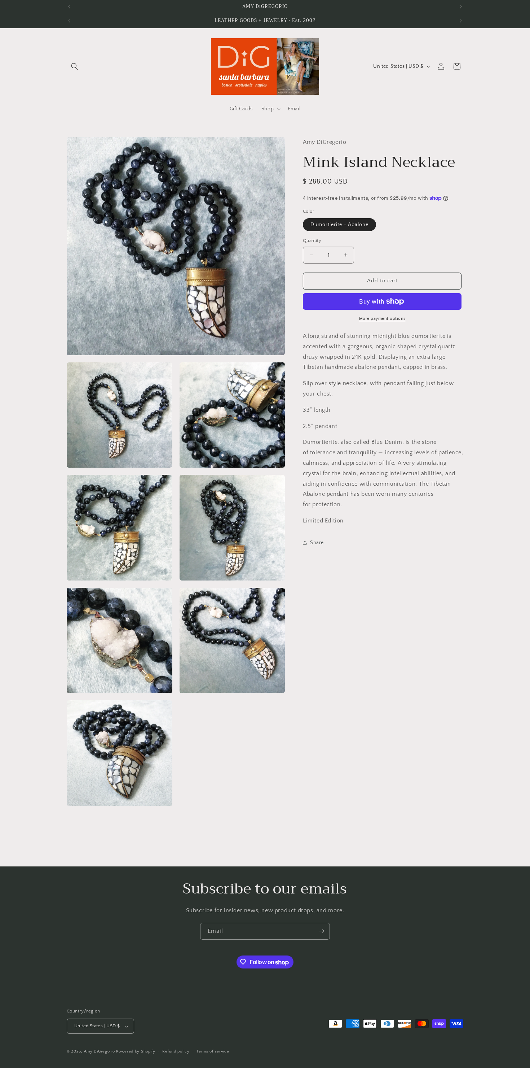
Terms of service (212, 1051)
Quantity (312, 240)
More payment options (382, 318)
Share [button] (317, 543)
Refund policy (175, 1051)
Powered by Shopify (135, 1051)
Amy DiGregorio (99, 1051)
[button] (75, 66)
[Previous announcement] (69, 7)
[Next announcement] (461, 7)
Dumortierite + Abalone (339, 225)
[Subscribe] (322, 931)
